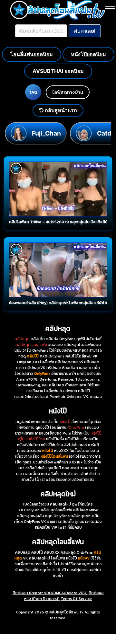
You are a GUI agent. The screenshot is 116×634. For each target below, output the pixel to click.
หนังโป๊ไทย (36, 439)
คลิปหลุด (22, 339)
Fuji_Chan (46, 133)
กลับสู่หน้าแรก (60, 110)
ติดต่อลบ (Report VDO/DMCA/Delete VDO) (50, 593)
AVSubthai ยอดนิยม (58, 71)
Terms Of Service (76, 599)
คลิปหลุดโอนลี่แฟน (31, 345)
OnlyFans (77, 427)
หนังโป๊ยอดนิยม (88, 54)
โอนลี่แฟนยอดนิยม (31, 54)
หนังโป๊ (65, 422)
